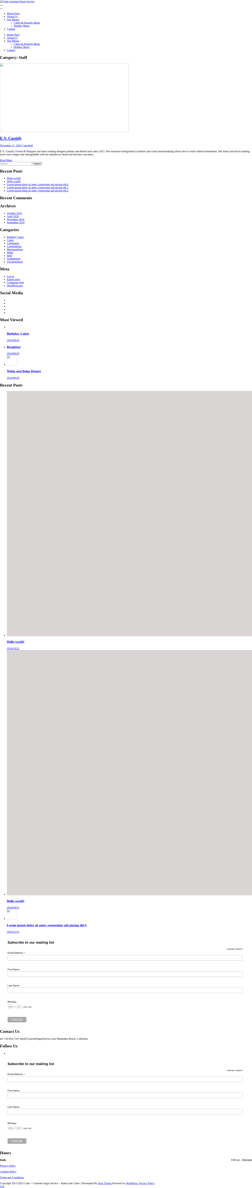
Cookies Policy (8, 1171)
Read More (6, 160)
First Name (14, 969)
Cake (25, 145)
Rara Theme (105, 1183)
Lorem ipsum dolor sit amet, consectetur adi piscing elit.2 (37, 190)
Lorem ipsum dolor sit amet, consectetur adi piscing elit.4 (37, 184)
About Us (12, 16)
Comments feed (15, 282)
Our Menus (13, 19)
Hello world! (14, 178)
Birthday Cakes (15, 237)
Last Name (13, 985)
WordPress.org (15, 285)
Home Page (13, 13)
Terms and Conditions (12, 1177)
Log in (10, 276)
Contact (11, 28)
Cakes (10, 240)
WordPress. (132, 1183)
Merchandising (15, 249)
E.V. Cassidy (11, 138)
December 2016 (15, 219)
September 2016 (16, 222)
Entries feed (13, 279)
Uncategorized (15, 261)
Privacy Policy (8, 1165)
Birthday (12, 1001)
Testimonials (13, 258)
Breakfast (13, 347)
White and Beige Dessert (24, 371)
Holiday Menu (21, 25)
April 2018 (13, 216)
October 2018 (14, 213)
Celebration (13, 243)
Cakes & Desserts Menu (27, 22)
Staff (30, 145)
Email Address (16, 952)
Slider (10, 252)
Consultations (14, 246)
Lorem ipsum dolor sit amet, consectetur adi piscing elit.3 (37, 187)
